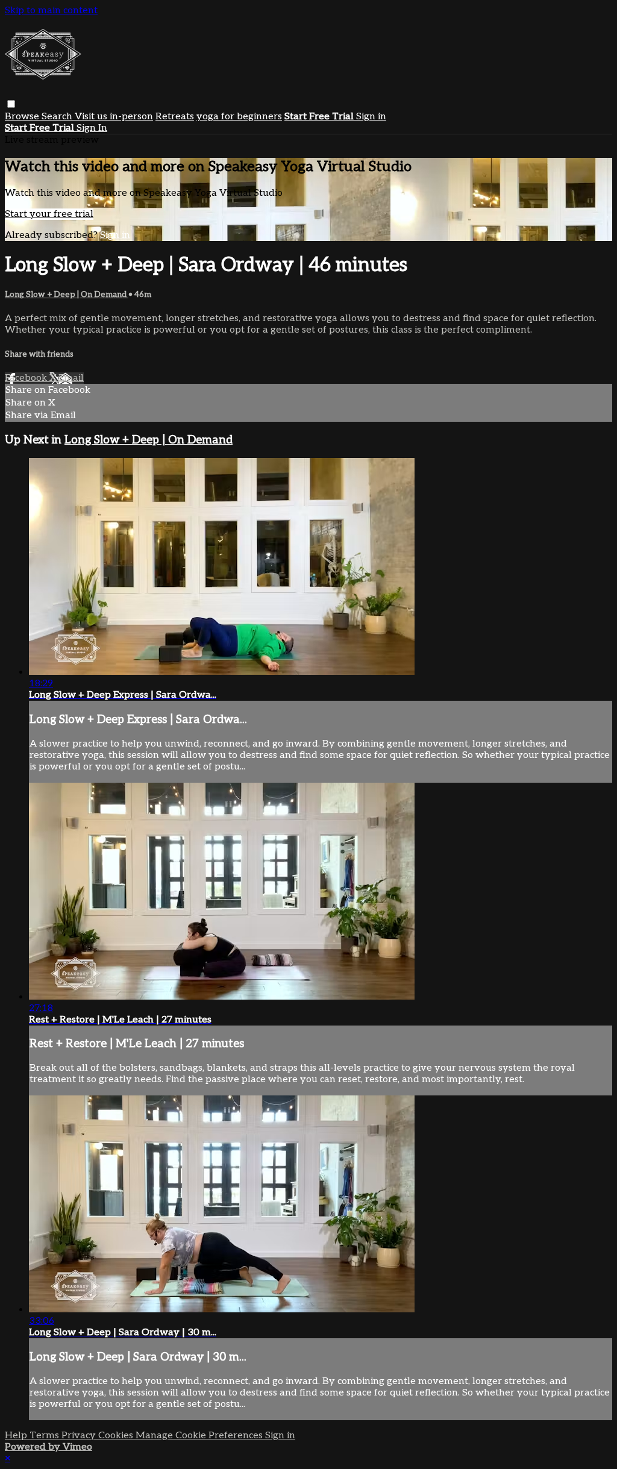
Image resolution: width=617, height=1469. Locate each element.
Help (17, 1435)
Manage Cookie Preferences (200, 1435)
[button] (11, 104)
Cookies (117, 1435)
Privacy (79, 1435)
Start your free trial (49, 214)
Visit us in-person (114, 116)
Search (58, 116)
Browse (23, 116)
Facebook (27, 378)
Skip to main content (51, 10)
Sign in (371, 116)
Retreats (174, 116)
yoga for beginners (239, 116)
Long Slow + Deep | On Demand (66, 294)
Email (71, 378)
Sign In (92, 128)
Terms (45, 1435)
